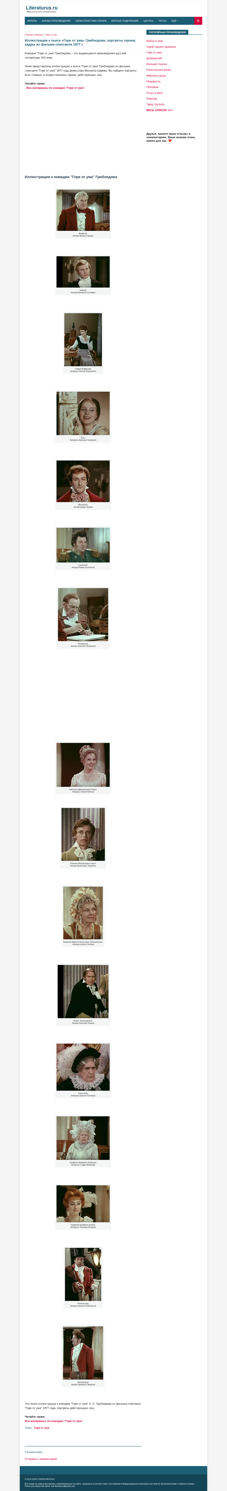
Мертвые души (156, 75)
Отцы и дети (154, 92)
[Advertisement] (83, 130)
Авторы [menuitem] (32, 20)
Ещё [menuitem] (173, 20)
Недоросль (153, 81)
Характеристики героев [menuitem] (90, 20)
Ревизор (151, 98)
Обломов (152, 87)
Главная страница (34, 34)
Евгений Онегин (156, 64)
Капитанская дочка (158, 69)
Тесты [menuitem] (162, 20)
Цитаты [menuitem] (148, 20)
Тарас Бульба (155, 104)
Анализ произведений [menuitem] (56, 20)
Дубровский (154, 58)
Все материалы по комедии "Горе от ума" (56, 87)
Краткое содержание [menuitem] (125, 20)
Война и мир (154, 41)
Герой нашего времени (161, 46)
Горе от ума (51, 34)
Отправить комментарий (41, 1459)
